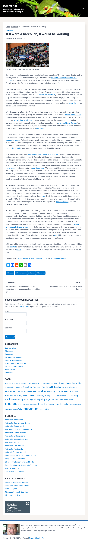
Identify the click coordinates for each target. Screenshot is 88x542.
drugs (60, 387)
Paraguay (22, 404)
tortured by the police (14, 148)
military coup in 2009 (73, 115)
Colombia (76, 383)
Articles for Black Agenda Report (17, 423)
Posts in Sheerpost (12, 468)
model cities (68, 400)
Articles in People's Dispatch (15, 452)
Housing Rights (11, 489)
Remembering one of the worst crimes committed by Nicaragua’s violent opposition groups (23, 287)
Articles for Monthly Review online (18, 439)
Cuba (54, 387)
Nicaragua (9, 351)
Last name (9, 328)
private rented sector (44, 404)
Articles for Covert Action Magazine (18, 429)
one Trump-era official (47, 95)
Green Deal (20, 391)
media (8, 399)
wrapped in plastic (13, 140)
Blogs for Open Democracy (15, 459)
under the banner (62, 202)
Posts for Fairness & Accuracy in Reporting (21, 465)
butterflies (50, 383)
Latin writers (61, 396)
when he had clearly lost (23, 120)
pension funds (29, 404)
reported (12, 247)
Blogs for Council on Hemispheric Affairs (20, 455)
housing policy (43, 395)
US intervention (21, 273)
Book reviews (10, 370)
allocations (9, 383)
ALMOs (16, 383)
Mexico (15, 399)
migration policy (37, 399)
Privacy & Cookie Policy (37, 538)
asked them (73, 103)
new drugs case (38, 168)
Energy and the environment (15, 363)
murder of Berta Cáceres (67, 123)
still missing (40, 128)
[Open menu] (83, 8)
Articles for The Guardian (14, 449)
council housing (42, 387)
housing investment (24, 395)
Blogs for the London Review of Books (19, 462)
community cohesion (13, 387)
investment (54, 396)
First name (9, 320)
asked (56, 235)
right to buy (64, 404)
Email (8, 311)
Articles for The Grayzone (14, 446)
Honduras (9, 30)
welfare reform (44, 409)
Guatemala (41, 273)
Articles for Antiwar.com (14, 420)
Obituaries (9, 373)
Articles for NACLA (12, 442)
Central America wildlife (14, 366)
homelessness (30, 391)
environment (11, 391)
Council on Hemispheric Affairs (17, 485)
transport (15, 409)
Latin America (10, 348)
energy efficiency (70, 387)
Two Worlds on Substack (14, 472)
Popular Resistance (58, 258)
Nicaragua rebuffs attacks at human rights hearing (66, 286)
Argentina (22, 383)
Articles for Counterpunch (14, 426)
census (55, 383)
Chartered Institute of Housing (16, 482)
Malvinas (68, 396)
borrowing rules (34, 383)
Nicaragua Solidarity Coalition (16, 492)
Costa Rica (27, 387)
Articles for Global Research (15, 433)
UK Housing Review (12, 495)
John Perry (9, 38)
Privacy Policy (24, 307)
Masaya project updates (14, 360)
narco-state (10, 168)
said (43, 196)
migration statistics (54, 399)
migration (31, 273)
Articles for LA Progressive (15, 436)
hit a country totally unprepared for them (43, 154)
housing (51, 391)
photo (18, 250)
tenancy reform (74, 404)
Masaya (75, 395)
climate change (65, 383)
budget (45, 383)
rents (57, 404)
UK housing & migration (14, 357)
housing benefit (62, 391)
